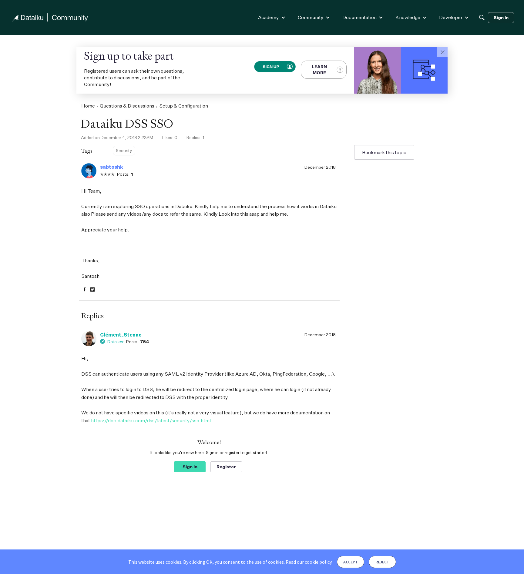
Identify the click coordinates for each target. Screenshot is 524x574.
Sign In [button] (190, 466)
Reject (382, 562)
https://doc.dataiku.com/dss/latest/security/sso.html (151, 420)
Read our (308, 562)
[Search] (481, 17)
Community (311, 17)
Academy (268, 17)
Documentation (359, 17)
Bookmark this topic (384, 152)
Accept (350, 562)
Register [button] (226, 466)
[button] (442, 52)
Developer (450, 17)
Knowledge (407, 17)
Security (124, 150)
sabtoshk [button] (111, 167)
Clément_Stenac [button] (121, 335)
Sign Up (270, 66)
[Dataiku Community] (50, 17)
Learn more (319, 69)
